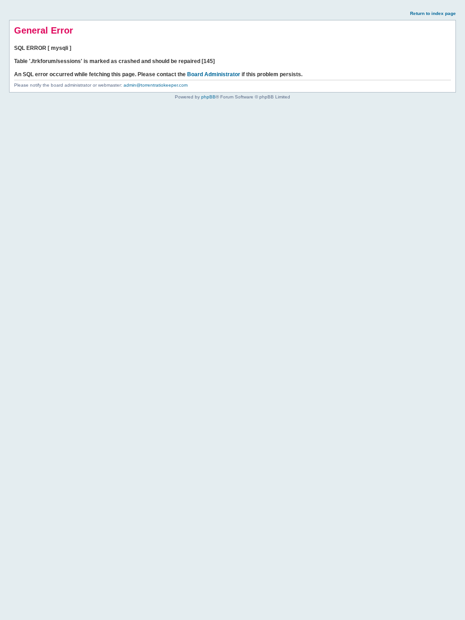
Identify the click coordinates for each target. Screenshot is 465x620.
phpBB (208, 96)
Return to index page (433, 13)
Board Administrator (213, 74)
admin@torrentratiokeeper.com (156, 85)
